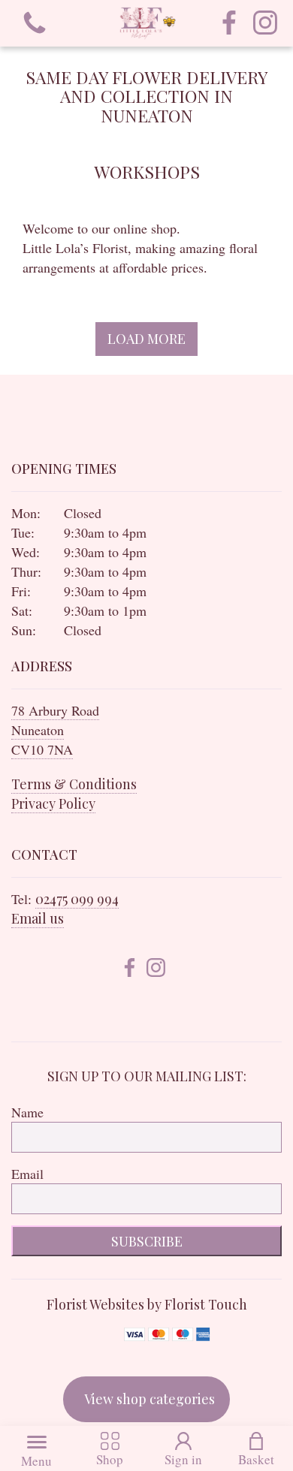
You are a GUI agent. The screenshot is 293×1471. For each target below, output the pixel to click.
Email (27, 1174)
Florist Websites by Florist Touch (147, 1304)
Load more (146, 339)
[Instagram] (265, 23)
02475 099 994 (77, 899)
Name (27, 1112)
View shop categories (149, 1399)
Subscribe (147, 1241)
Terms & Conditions (74, 784)
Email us (37, 918)
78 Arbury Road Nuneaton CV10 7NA (55, 729)
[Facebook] (229, 23)
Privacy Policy (53, 803)
